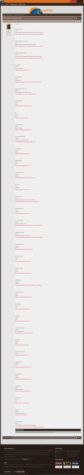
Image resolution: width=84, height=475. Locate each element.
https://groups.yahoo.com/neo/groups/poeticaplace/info (29, 34)
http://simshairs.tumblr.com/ (22, 403)
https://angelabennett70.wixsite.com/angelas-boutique (29, 237)
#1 (80, 21)
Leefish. (23, 474)
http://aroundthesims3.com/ (22, 213)
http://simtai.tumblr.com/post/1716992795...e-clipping (28, 285)
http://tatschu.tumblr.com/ (21, 355)
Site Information (73, 452)
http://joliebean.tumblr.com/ (22, 321)
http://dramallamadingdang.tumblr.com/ (25, 141)
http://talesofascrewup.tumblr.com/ (24, 333)
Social (7, 4)
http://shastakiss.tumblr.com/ (22, 70)
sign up (25, 459)
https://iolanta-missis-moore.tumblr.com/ (25, 94)
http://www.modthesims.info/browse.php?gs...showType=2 (29, 427)
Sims (2, 4)
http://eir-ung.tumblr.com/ (21, 118)
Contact (59, 454)
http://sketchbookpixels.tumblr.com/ (24, 249)
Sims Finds (9, 15)
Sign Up (80, 1)
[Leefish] (41, 10)
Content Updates (19, 15)
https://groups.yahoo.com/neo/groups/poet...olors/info (29, 58)
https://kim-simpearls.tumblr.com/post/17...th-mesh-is (28, 82)
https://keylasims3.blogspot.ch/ (23, 391)
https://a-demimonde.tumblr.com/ (23, 106)
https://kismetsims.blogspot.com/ (23, 379)
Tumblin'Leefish (73, 454)
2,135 (9, 35)
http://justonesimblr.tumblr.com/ (23, 273)
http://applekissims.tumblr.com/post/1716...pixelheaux (28, 225)
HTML (26, 474)
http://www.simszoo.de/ (21, 415)
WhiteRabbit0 (13, 466)
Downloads (13, 4)
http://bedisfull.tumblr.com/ (22, 345)
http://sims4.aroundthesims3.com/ (23, 297)
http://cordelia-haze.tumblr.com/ (23, 130)
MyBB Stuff (21, 4)
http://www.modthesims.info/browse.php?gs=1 (26, 201)
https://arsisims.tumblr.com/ (22, 189)
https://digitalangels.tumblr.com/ (23, 165)
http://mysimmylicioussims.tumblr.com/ (24, 177)
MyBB (9, 474)
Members (59, 452)
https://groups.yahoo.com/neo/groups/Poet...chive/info (29, 46)
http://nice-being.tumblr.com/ (22, 309)
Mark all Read (73, 456)
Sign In (74, 1)
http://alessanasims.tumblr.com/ (23, 367)
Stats (5, 463)
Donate (59, 456)
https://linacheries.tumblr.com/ (22, 153)
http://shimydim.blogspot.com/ (22, 261)
